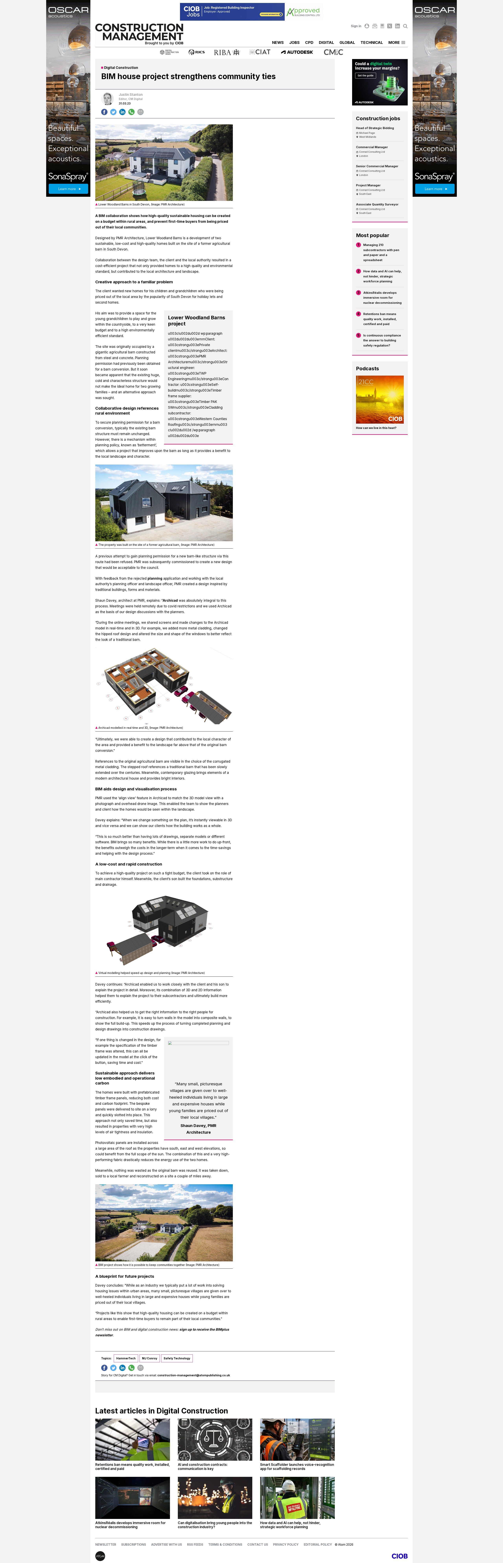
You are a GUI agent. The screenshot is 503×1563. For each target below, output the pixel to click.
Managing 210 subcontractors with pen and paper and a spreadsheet (381, 252)
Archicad (170, 600)
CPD (309, 42)
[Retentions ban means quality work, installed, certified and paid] (132, 1440)
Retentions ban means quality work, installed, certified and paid (380, 319)
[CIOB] (330, 1556)
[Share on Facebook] (104, 112)
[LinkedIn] (397, 26)
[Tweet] (113, 112)
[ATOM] (173, 1556)
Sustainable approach (116, 1073)
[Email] (374, 26)
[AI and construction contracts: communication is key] (215, 1440)
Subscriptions (133, 1544)
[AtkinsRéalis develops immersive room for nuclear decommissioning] (132, 1498)
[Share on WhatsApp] (131, 112)
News (278, 42)
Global (347, 42)
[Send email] (140, 112)
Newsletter (105, 1544)
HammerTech (126, 1358)
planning (155, 578)
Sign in (356, 26)
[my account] (366, 26)
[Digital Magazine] (382, 26)
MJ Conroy (149, 1358)
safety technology (177, 1358)
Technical (372, 42)
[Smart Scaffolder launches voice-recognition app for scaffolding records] (297, 1440)
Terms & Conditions (225, 1544)
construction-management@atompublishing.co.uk (193, 1375)
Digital (326, 42)
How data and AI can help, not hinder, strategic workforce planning (382, 276)
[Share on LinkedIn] (122, 112)
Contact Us (257, 1544)
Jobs (294, 42)
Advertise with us (166, 1544)
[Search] (405, 26)
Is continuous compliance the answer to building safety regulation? (382, 340)
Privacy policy (286, 1544)
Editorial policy (318, 1544)
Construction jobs (378, 118)
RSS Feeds (195, 1544)
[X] (389, 26)
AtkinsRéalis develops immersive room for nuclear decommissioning (382, 298)
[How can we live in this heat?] (380, 400)
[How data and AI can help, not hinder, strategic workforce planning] (297, 1498)
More (394, 42)
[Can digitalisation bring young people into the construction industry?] (215, 1498)
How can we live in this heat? (376, 428)
